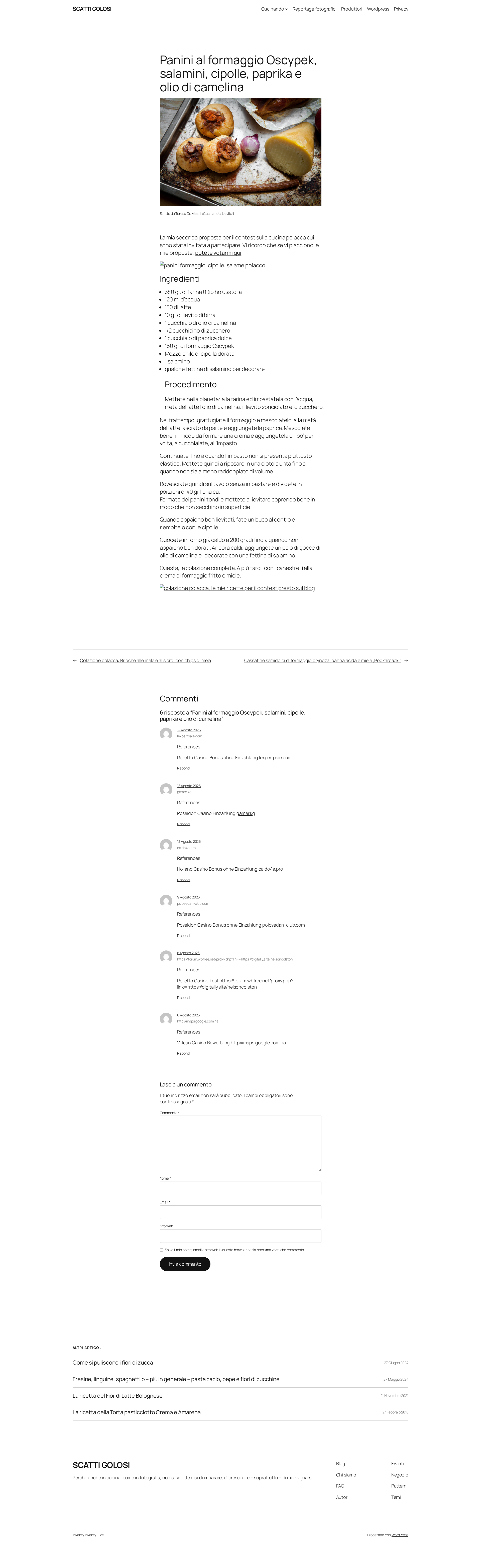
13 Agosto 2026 (189, 785)
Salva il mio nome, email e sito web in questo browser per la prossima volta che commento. (235, 1249)
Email (165, 1202)
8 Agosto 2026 (188, 952)
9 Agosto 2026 (188, 897)
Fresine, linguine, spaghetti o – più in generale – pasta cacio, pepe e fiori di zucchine (176, 1379)
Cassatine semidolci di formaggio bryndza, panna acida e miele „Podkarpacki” (322, 660)
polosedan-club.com (193, 903)
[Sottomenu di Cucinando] (286, 9)
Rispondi (183, 768)
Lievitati (228, 213)
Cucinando (211, 213)
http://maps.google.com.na (198, 1021)
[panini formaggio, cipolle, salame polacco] (212, 265)
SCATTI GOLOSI (92, 9)
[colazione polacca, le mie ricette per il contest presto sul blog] (237, 588)
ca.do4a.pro (186, 847)
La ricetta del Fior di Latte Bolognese (118, 1396)
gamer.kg (184, 791)
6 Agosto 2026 (188, 1015)
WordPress (400, 1534)
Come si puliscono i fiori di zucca (113, 1363)
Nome (165, 1178)
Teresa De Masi (187, 213)
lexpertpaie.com (189, 736)
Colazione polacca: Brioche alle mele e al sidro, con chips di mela (145, 660)
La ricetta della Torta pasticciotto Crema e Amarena (137, 1412)
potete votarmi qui (218, 252)
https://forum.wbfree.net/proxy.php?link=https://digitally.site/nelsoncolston (235, 959)
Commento (170, 1112)
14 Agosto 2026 (189, 730)
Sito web (166, 1225)
